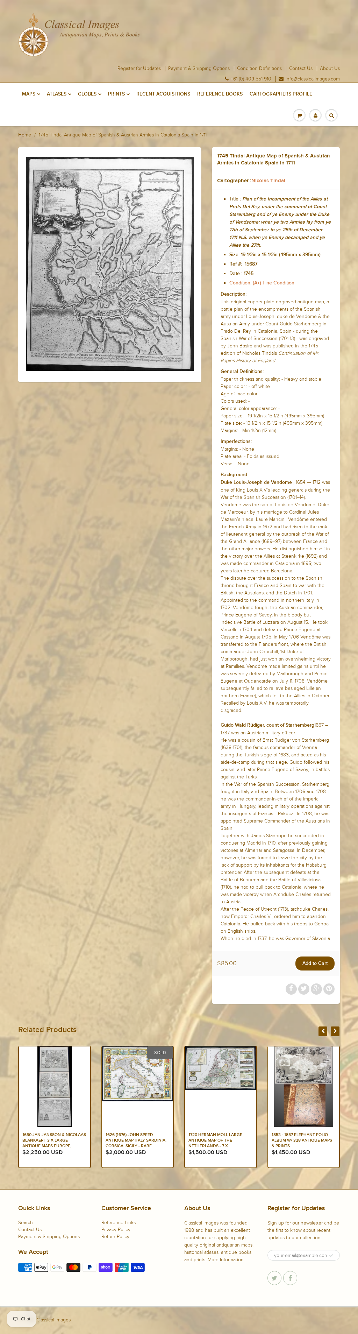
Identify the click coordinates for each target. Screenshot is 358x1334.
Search (25, 1223)
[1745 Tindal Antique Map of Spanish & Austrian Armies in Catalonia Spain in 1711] (109, 263)
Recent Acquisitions (163, 94)
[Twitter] (274, 1278)
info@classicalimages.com (313, 79)
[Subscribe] (331, 1255)
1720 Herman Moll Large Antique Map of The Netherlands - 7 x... (132, 1140)
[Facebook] (290, 1278)
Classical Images (53, 1320)
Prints (116, 94)
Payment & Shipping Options (199, 68)
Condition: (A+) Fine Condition (261, 283)
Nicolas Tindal (268, 180)
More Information (226, 1260)
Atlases (56, 94)
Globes (87, 94)
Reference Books (220, 94)
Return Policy (115, 1237)
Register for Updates (139, 68)
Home (24, 135)
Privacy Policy (115, 1230)
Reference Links (118, 1223)
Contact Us (301, 68)
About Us (330, 68)
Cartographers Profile (281, 94)
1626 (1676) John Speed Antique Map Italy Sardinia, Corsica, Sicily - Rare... (52, 1140)
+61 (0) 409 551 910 (251, 79)
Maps (28, 94)
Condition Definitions (259, 68)
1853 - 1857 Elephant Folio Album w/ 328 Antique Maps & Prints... (218, 1140)
